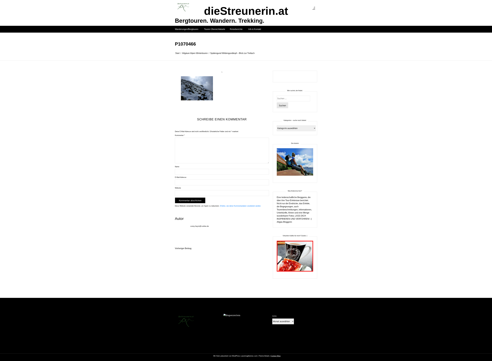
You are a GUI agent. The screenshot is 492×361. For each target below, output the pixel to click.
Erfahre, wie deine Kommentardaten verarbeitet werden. (240, 206)
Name (177, 167)
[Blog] (232, 315)
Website (178, 188)
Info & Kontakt (254, 29)
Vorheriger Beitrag (183, 248)
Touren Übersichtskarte (214, 29)
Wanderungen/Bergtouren (186, 29)
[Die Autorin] (295, 163)
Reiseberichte (236, 29)
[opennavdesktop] (313, 9)
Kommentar (180, 135)
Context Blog (275, 356)
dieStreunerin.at (246, 10)
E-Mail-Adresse (180, 177)
